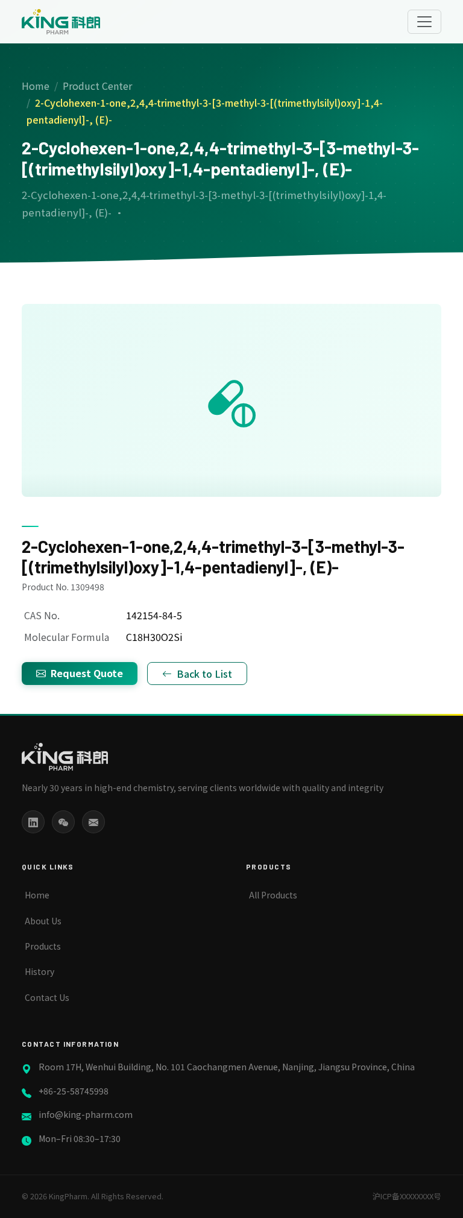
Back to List (204, 673)
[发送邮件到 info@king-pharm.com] (93, 821)
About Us (43, 921)
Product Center (97, 85)
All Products (273, 895)
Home (35, 85)
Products (43, 946)
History (39, 971)
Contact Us (47, 997)
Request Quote (87, 673)
